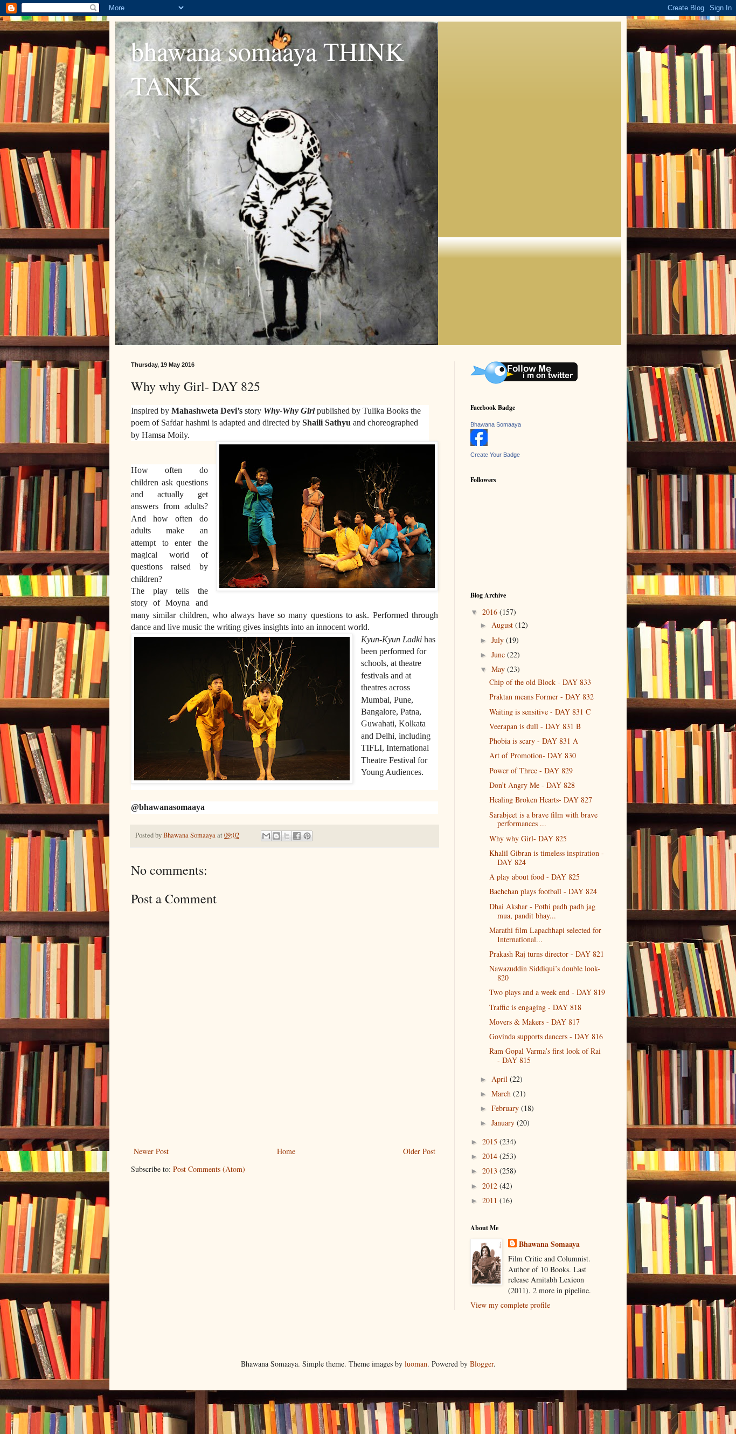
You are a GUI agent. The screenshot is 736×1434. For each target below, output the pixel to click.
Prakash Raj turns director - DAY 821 (546, 954)
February (506, 1108)
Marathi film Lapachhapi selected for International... (545, 934)
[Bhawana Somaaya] (479, 443)
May (499, 669)
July (498, 640)
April (500, 1079)
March (502, 1093)
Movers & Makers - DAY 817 (534, 1022)
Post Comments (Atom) (209, 1169)
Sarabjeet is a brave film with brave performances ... (543, 819)
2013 (490, 1170)
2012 (490, 1186)
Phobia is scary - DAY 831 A (533, 741)
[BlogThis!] (276, 836)
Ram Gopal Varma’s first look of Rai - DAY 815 (545, 1055)
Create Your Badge (495, 454)
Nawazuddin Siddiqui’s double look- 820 (544, 973)
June (499, 654)
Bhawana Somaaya (495, 424)
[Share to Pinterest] (307, 836)
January (504, 1122)
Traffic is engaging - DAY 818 (535, 1007)
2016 (490, 612)
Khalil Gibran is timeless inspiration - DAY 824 (546, 857)
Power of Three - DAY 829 (531, 770)
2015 (490, 1141)
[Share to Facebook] (296, 836)
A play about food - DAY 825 (534, 877)
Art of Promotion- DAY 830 (532, 755)
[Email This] (266, 836)
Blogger (482, 1363)
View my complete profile (510, 1305)
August (503, 625)
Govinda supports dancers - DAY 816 (546, 1036)
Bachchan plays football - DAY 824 (543, 891)
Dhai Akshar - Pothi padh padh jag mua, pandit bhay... (542, 911)
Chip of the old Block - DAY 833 (540, 682)
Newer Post (151, 1151)
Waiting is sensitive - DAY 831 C (540, 711)
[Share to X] (286, 836)
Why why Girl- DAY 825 (528, 838)
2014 (490, 1156)
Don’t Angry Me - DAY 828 (532, 785)
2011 (490, 1200)
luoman (416, 1363)
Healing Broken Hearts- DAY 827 (540, 799)
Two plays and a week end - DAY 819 (547, 992)
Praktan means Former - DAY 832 (541, 696)
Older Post (419, 1151)
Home (286, 1151)
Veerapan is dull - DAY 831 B (535, 726)
